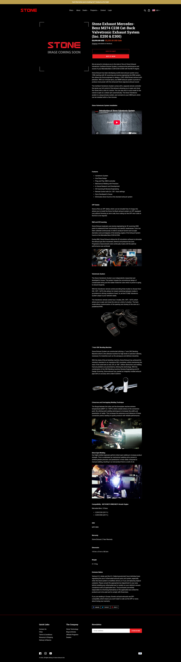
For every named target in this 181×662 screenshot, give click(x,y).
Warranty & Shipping (46, 637)
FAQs (41, 632)
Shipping (94, 43)
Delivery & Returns (45, 640)
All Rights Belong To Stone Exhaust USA (54, 657)
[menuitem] (71, 10)
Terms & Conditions (45, 635)
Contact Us (42, 629)
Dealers (68, 637)
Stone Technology (72, 629)
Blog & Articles (71, 632)
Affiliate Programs (72, 635)
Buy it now (110, 56)
